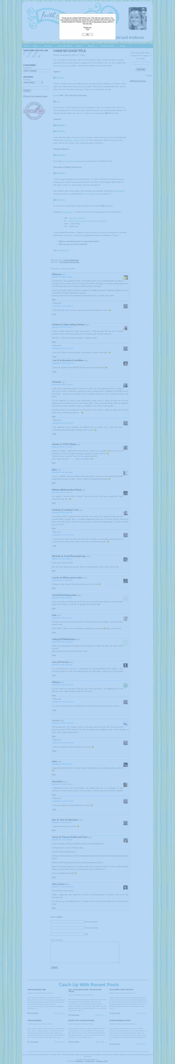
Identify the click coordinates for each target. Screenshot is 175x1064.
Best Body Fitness (100, 22)
